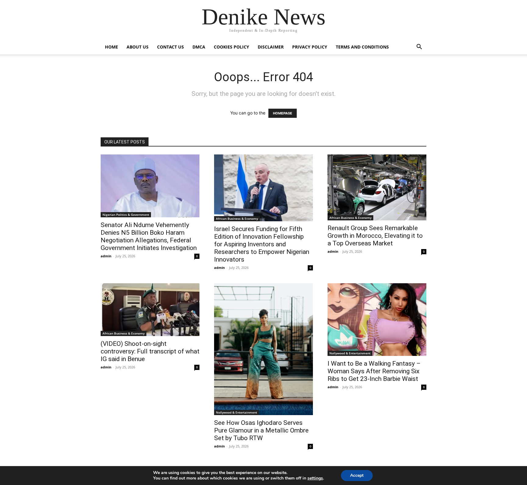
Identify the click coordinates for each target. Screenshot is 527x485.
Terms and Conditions (362, 47)
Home (111, 47)
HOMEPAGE (282, 113)
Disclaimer (271, 47)
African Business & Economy (237, 218)
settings (315, 478)
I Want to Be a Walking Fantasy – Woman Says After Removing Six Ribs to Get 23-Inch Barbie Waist (374, 371)
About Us (138, 47)
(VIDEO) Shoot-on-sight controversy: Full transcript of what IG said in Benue (150, 351)
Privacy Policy (309, 47)
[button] (419, 47)
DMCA (198, 47)
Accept (357, 475)
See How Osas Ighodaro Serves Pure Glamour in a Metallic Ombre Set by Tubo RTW (261, 430)
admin (106, 256)
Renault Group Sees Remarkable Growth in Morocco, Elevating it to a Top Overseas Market (375, 235)
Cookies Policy (231, 47)
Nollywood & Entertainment (236, 412)
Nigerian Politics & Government (125, 214)
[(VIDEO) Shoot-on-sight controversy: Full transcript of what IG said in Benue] (150, 309)
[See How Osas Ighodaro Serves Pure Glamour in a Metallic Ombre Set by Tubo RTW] (263, 349)
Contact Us (170, 47)
